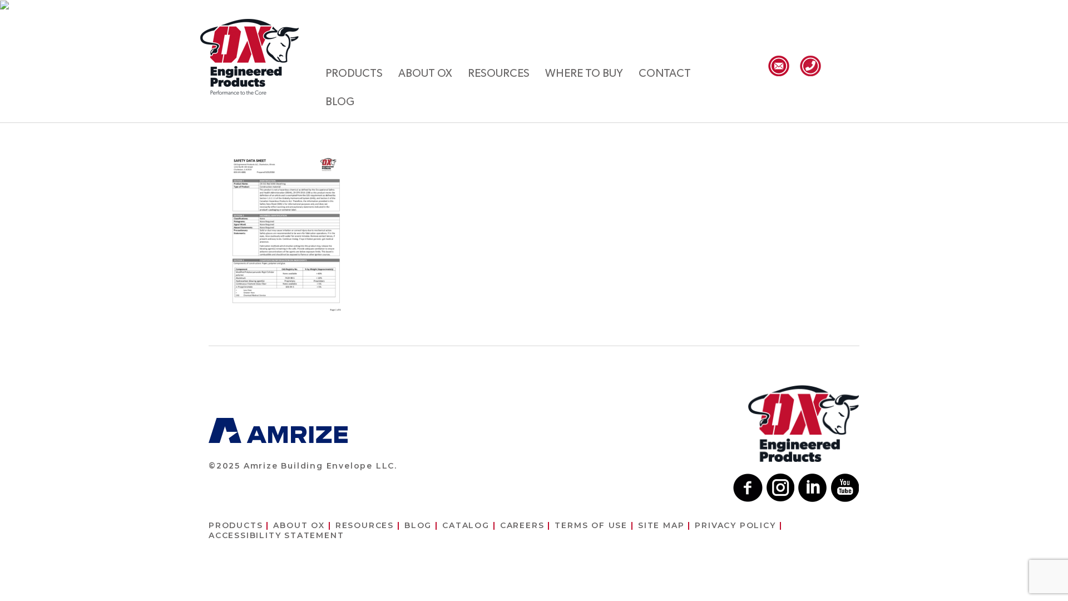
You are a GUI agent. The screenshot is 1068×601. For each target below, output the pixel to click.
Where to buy (584, 73)
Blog (339, 101)
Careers (522, 525)
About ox (425, 73)
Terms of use (591, 525)
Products (354, 73)
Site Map (661, 525)
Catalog (466, 525)
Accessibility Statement (276, 535)
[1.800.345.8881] (810, 66)
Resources (499, 73)
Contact (665, 73)
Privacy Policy (735, 525)
